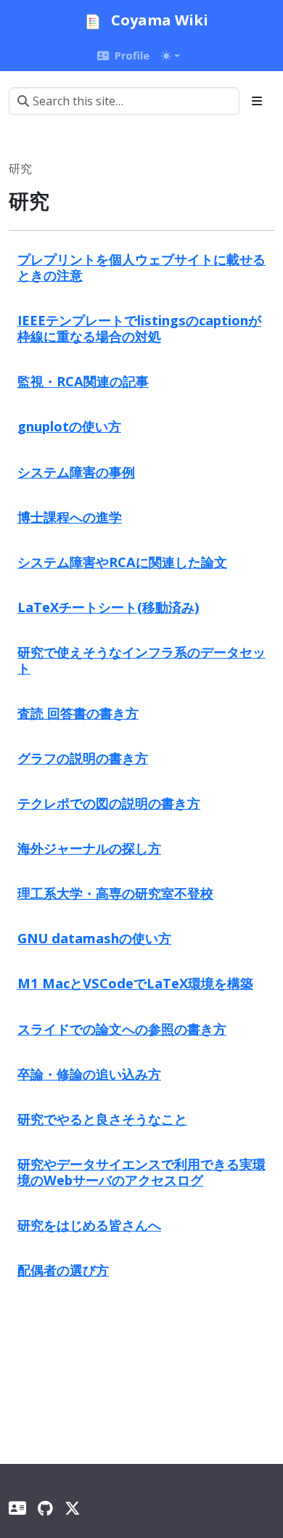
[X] (73, 1507)
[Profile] (17, 1507)
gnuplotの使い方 (69, 426)
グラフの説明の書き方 (82, 758)
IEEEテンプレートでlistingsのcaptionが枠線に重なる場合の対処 (139, 328)
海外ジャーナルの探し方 (89, 848)
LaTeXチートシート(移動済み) (108, 607)
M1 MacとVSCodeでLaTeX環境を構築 (135, 983)
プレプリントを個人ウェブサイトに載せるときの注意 (141, 267)
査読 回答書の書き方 (78, 713)
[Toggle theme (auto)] (170, 56)
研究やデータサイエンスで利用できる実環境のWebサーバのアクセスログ (141, 1172)
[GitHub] (45, 1507)
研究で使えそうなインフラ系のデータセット (141, 660)
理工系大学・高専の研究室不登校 (115, 893)
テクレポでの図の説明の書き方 (108, 803)
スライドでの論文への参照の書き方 (121, 1029)
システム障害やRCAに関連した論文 (122, 562)
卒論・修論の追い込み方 (89, 1074)
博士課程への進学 (69, 517)
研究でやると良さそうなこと (102, 1119)
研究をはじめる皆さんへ (89, 1225)
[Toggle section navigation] (257, 100)
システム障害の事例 (76, 472)
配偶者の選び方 (63, 1270)
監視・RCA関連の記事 (83, 381)
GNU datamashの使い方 (94, 938)
